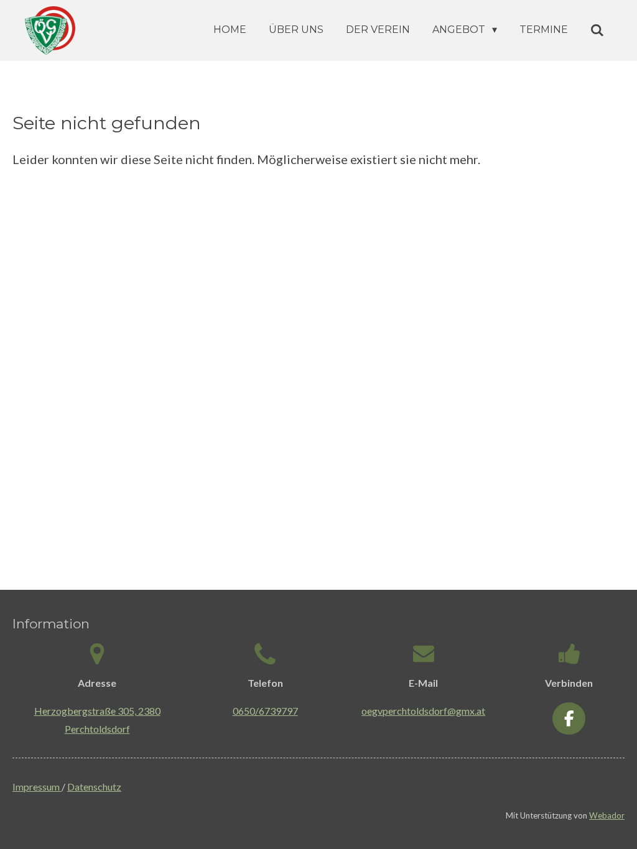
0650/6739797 (265, 711)
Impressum (37, 786)
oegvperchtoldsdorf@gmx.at (423, 711)
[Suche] (597, 30)
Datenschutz (94, 786)
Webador (607, 815)
